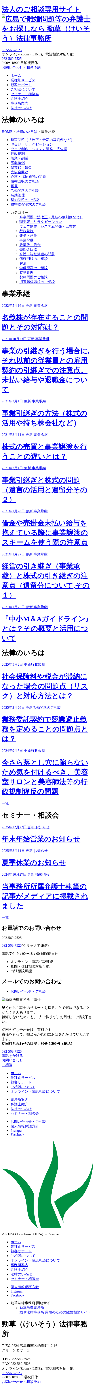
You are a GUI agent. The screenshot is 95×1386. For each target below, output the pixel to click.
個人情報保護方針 (25, 1126)
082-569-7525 (12, 58)
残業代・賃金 (21, 167)
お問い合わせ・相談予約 (21, 67)
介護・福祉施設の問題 (28, 177)
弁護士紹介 (19, 98)
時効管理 (18, 195)
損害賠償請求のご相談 (28, 204)
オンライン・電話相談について (35, 1091)
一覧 (5, 803)
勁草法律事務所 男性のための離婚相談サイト (55, 1312)
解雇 (14, 186)
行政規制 (18, 153)
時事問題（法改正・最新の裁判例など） (42, 140)
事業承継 (18, 163)
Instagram (17, 1130)
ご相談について (23, 89)
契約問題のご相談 (25, 200)
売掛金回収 (19, 172)
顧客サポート (21, 85)
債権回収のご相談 (25, 181)
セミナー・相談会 (25, 94)
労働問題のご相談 (25, 190)
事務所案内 (19, 103)
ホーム (16, 75)
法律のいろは (21, 108)
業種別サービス (23, 80)
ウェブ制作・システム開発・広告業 (39, 149)
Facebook (17, 1134)
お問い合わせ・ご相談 (28, 991)
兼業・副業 (19, 158)
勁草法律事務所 (31, 1307)
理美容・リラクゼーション (32, 144)
